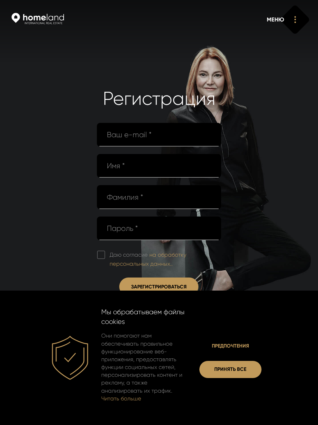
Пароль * (122, 228)
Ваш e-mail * (129, 134)
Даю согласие (148, 259)
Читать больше (121, 398)
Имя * (116, 165)
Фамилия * (125, 197)
